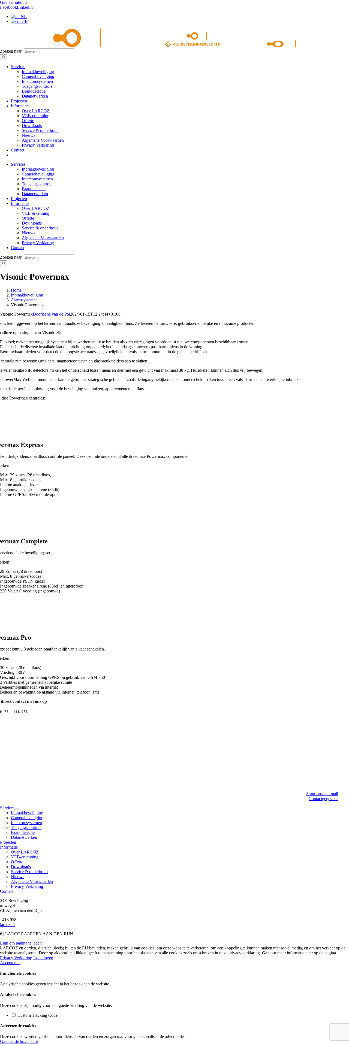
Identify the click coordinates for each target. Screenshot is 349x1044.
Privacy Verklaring (16, 957)
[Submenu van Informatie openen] (20, 848)
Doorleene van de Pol (51, 314)
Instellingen (43, 957)
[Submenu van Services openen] (16, 809)
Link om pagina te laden (21, 943)
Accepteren (10, 962)
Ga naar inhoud (13, 2)
